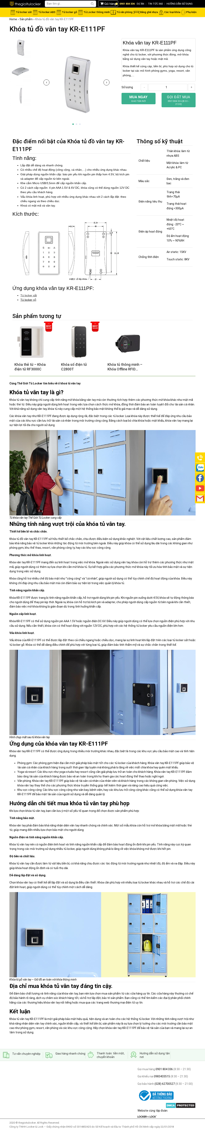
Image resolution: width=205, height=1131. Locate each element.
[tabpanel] (76, 83)
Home (13, 19)
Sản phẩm (26, 19)
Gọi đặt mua (178, 100)
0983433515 (161, 1076)
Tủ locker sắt (28, 295)
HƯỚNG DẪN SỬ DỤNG (180, 3)
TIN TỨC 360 (155, 3)
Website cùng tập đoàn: (153, 1110)
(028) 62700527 (164, 1083)
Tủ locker (26, 299)
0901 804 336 (164, 1069)
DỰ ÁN (140, 3)
